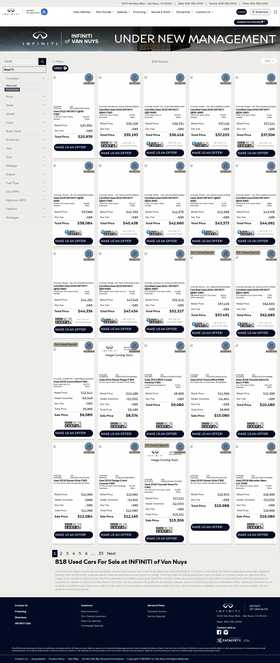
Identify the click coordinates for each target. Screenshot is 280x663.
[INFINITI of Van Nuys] (21, 11)
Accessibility (38, 658)
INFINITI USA (23, 623)
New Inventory (89, 611)
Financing (20, 611)
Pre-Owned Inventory (93, 616)
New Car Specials (91, 621)
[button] (44, 12)
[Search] (42, 61)
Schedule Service (157, 611)
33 (101, 553)
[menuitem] (25, 86)
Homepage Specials (92, 625)
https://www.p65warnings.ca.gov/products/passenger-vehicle (196, 651)
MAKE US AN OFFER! (70, 147)
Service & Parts (156, 605)
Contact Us (21, 605)
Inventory (86, 605)
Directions (21, 617)
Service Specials (156, 616)
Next (111, 553)
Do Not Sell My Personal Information (103, 658)
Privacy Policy (57, 658)
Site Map (73, 658)
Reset (7, 69)
